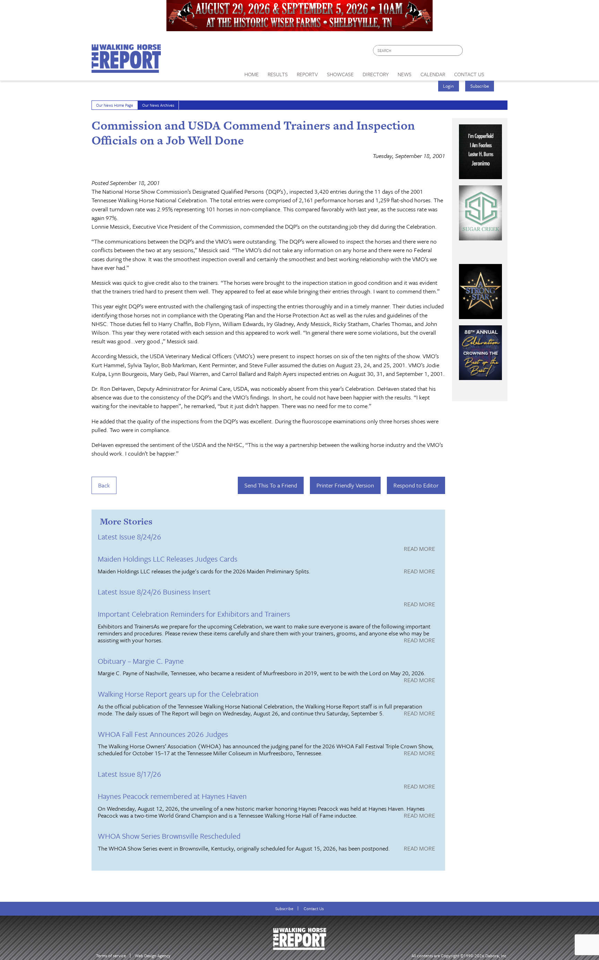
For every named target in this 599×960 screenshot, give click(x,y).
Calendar (432, 74)
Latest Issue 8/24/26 (129, 536)
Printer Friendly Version (345, 485)
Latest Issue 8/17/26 (129, 773)
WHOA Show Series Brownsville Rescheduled (169, 835)
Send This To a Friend (270, 485)
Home (251, 74)
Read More (419, 549)
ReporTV (307, 74)
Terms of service (111, 955)
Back (104, 485)
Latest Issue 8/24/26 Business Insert (154, 591)
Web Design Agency (153, 955)
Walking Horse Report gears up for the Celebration (178, 693)
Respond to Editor (416, 485)
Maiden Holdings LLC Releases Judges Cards (167, 558)
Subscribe (479, 85)
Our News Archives (158, 105)
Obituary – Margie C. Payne (141, 660)
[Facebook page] (471, 52)
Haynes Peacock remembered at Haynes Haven (172, 796)
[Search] (457, 50)
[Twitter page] (484, 52)
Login (448, 85)
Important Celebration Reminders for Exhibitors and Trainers (194, 613)
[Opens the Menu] (498, 72)
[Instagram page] (498, 52)
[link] (251, 72)
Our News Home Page (114, 105)
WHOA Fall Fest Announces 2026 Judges (163, 734)
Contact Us (314, 908)
